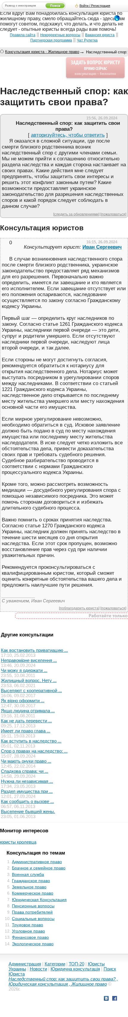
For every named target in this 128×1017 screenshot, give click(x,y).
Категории (55, 963)
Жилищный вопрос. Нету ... (29, 680)
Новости (38, 968)
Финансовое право (30, 937)
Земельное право (29, 887)
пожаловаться (113, 214)
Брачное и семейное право (38, 868)
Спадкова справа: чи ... (24, 771)
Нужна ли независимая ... (27, 781)
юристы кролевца (18, 841)
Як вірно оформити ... (22, 700)
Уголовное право (28, 931)
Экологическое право (33, 943)
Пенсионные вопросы (33, 905)
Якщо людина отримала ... (28, 710)
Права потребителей (32, 912)
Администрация (25, 963)
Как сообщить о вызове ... (27, 801)
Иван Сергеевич (102, 247)
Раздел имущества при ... (27, 791)
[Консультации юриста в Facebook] (114, 999)
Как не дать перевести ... (26, 720)
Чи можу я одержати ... (24, 670)
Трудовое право (27, 924)
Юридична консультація (75, 968)
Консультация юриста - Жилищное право (42, 52)
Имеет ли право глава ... (25, 730)
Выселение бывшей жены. (28, 811)
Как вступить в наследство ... (31, 740)
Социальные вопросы (33, 918)
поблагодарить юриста (79, 608)
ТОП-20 (76, 963)
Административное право (37, 861)
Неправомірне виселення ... (29, 660)
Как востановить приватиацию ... (34, 650)
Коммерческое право (32, 893)
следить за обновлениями (76, 214)
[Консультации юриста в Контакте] (106, 999)
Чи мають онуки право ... (26, 761)
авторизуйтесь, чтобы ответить (68, 135)
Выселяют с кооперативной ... (31, 690)
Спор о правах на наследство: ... (34, 750)
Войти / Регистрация (94, 5)
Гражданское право (31, 880)
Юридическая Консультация (39, 899)
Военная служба (28, 874)
